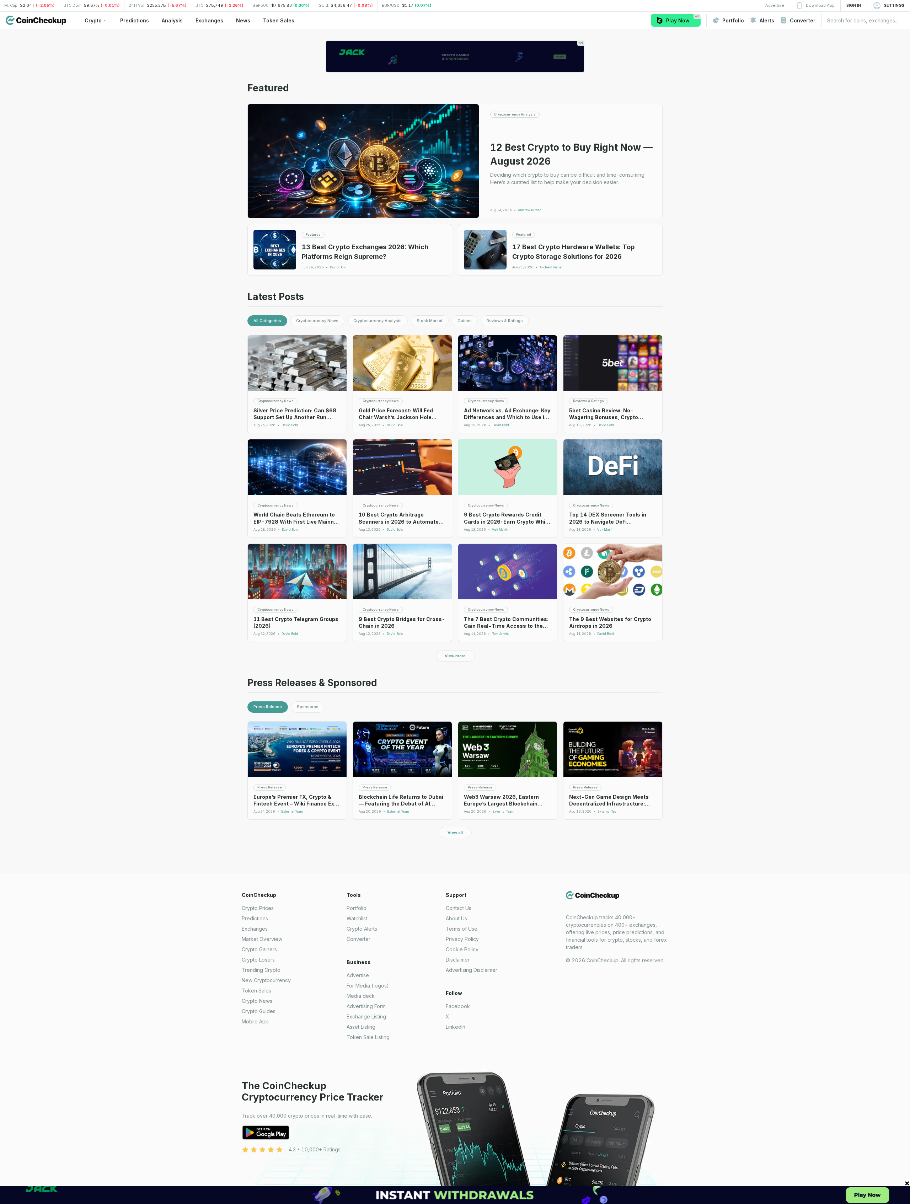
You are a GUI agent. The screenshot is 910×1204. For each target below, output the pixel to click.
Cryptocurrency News (317, 320)
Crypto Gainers (259, 949)
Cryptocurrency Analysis (377, 320)
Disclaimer (458, 960)
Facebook (458, 1006)
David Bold (338, 267)
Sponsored (307, 706)
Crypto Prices (258, 908)
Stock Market (430, 320)
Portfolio (356, 908)
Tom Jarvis (500, 634)
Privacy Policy (462, 939)
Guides (464, 320)
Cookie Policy (462, 949)
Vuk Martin (500, 529)
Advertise (358, 975)
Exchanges (255, 929)
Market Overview (262, 939)
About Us (456, 918)
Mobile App (255, 1021)
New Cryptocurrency (266, 980)
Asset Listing (361, 1027)
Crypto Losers (258, 960)
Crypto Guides (258, 1011)
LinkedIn (455, 1027)
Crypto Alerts (362, 929)
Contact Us (458, 908)
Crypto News (257, 1001)
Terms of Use (461, 929)
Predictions (255, 918)
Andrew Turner (529, 210)
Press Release (267, 706)
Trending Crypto (261, 970)
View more (455, 655)
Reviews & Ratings (505, 320)
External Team (292, 811)
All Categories (267, 320)
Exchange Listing (366, 1016)
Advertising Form (366, 1006)
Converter (358, 939)
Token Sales (256, 991)
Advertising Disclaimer (471, 970)
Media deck (361, 996)
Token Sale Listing (368, 1037)
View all (455, 832)
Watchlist (357, 918)
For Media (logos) (368, 986)
